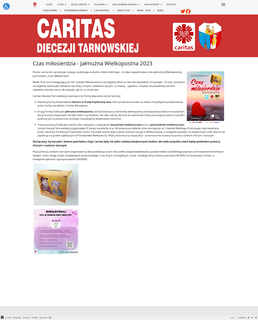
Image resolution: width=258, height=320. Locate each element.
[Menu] (223, 4)
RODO (160, 10)
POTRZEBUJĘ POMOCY (76, 10)
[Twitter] (183, 12)
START (49, 4)
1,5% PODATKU (101, 10)
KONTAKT (171, 4)
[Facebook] (188, 12)
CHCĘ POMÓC (50, 10)
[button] (6, 6)
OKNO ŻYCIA (127, 10)
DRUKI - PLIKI (145, 10)
